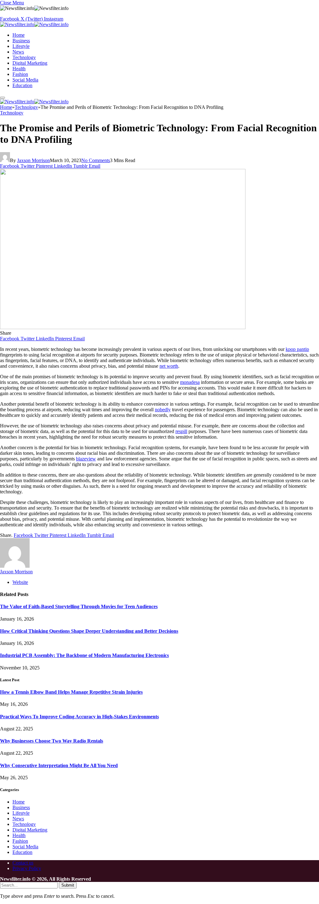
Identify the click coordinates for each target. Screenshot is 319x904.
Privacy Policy (26, 868)
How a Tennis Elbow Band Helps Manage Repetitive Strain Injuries (71, 692)
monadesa (190, 382)
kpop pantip (297, 349)
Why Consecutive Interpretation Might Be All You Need (59, 765)
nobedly (163, 409)
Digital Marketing (29, 63)
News (18, 51)
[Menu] (2, 98)
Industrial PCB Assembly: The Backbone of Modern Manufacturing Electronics (84, 655)
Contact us (22, 862)
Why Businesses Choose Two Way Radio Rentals (51, 740)
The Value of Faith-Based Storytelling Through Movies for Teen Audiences (79, 606)
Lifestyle (21, 46)
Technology (24, 57)
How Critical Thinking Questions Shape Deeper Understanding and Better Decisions (89, 631)
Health (19, 68)
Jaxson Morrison (33, 160)
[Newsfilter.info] (34, 24)
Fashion (20, 74)
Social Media (25, 79)
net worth (169, 366)
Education (22, 85)
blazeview (86, 458)
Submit (67, 885)
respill (181, 431)
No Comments (95, 160)
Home (18, 35)
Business (21, 40)
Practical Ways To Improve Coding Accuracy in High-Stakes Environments (79, 716)
